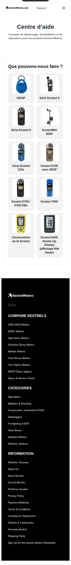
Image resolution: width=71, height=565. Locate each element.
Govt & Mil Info (16, 482)
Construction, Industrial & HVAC (26, 410)
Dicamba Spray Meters (21, 344)
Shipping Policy (16, 536)
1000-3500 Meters (18, 324)
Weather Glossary (18, 462)
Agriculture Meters (18, 338)
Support (41, 8)
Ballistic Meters (16, 351)
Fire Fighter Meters (19, 364)
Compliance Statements (22, 515)
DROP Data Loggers (20, 371)
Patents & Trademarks (21, 522)
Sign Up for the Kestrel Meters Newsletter (32, 542)
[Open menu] (63, 8)
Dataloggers (15, 416)
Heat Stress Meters (19, 358)
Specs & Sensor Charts (21, 378)
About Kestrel (15, 475)
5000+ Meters (16, 331)
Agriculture (14, 396)
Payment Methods (18, 502)
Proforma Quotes (18, 489)
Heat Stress (14, 430)
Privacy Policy (16, 495)
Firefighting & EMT (18, 423)
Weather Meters (17, 437)
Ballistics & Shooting (19, 403)
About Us (13, 469)
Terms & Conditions (19, 509)
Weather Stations (18, 443)
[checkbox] (21, 88)
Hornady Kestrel (17, 529)
